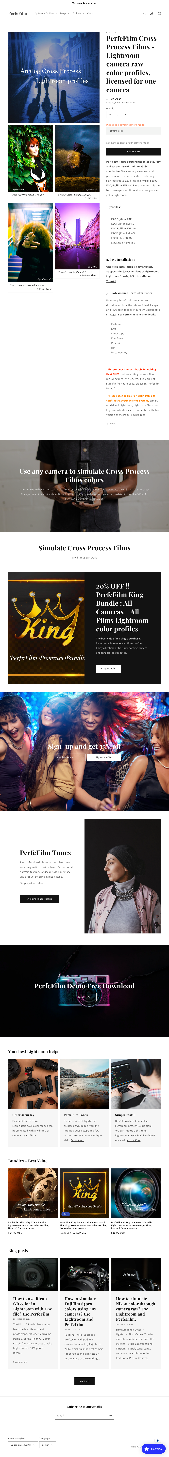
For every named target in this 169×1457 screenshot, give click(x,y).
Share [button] (113, 423)
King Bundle (108, 668)
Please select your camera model (125, 124)
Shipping (110, 102)
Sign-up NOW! (104, 757)
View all (84, 1380)
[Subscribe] (110, 1415)
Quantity (110, 108)
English (45, 1444)
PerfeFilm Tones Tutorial (39, 898)
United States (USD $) (21, 1444)
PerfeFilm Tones (133, 314)
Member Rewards (67, 757)
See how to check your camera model (128, 142)
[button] (144, 13)
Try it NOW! (84, 996)
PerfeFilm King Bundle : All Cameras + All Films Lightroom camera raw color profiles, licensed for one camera (83, 1225)
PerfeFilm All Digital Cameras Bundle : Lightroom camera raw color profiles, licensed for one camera (132, 1225)
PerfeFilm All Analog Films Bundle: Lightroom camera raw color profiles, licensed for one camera (28, 1225)
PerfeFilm (140, 1447)
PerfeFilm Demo (142, 396)
